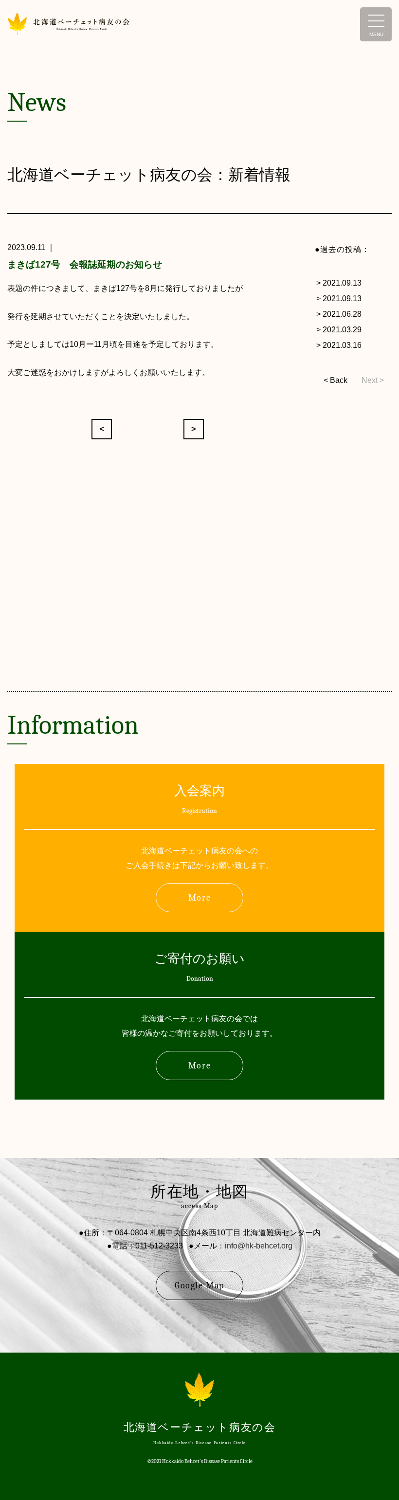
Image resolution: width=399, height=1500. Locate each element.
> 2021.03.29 (339, 329)
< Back (335, 380)
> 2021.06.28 (339, 314)
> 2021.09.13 (339, 283)
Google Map (199, 1285)
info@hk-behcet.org (258, 1246)
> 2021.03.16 (339, 345)
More (199, 898)
